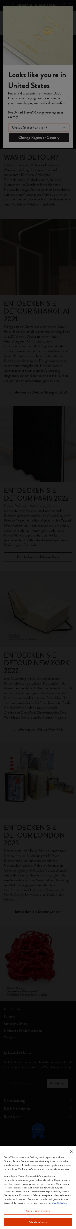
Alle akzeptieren (38, 1222)
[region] (38, 1187)
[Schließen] (71, 1151)
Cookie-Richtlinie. (58, 1203)
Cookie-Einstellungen (38, 1211)
